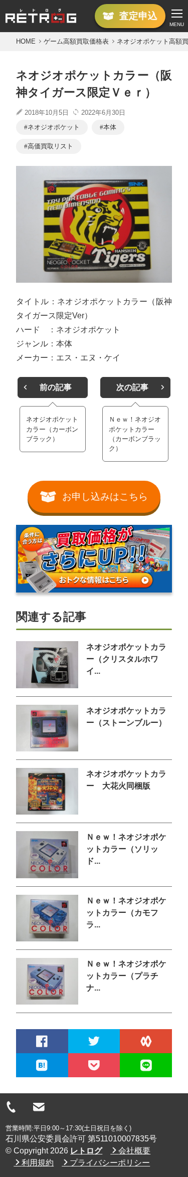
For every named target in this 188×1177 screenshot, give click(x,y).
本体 (109, 127)
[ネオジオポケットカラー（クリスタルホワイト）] (47, 664)
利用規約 (38, 1162)
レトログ (86, 1150)
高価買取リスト (50, 146)
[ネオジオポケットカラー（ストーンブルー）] (47, 728)
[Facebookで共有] (42, 1041)
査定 (138, 16)
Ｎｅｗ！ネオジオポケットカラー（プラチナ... (126, 975)
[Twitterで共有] (94, 1041)
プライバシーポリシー (110, 1162)
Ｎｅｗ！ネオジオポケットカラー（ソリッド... (126, 849)
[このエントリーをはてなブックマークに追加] (42, 1065)
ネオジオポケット (54, 127)
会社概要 (134, 1150)
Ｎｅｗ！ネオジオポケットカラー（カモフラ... (126, 912)
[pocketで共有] (94, 1065)
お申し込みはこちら (105, 496)
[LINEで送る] (146, 1065)
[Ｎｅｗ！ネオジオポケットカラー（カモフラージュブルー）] (47, 918)
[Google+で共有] (146, 1041)
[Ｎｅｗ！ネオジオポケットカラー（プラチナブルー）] (47, 981)
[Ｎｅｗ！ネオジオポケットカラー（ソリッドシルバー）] (47, 854)
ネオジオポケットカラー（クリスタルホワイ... (126, 659)
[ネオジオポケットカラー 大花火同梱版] (47, 791)
